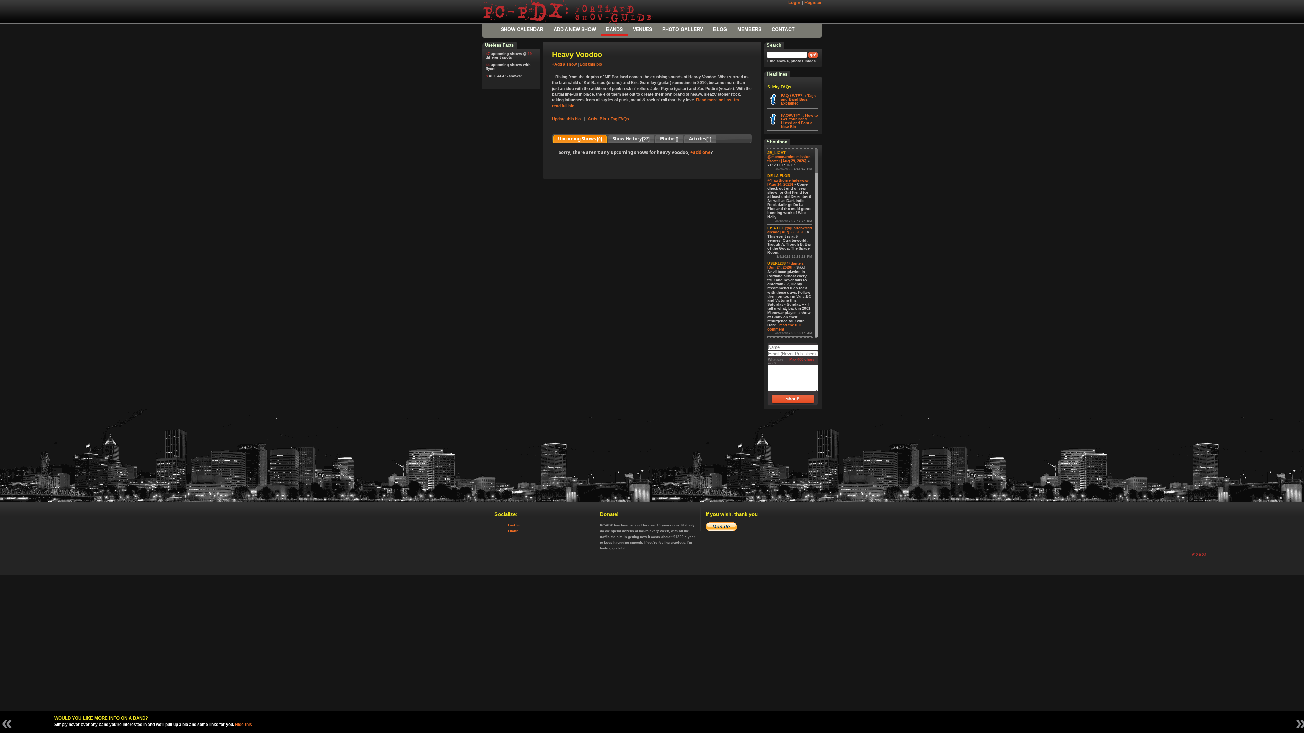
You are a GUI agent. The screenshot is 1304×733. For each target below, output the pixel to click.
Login (794, 2)
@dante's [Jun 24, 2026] (785, 265)
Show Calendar (522, 29)
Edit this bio (591, 64)
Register (813, 2)
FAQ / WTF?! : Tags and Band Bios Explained (798, 99)
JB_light (776, 153)
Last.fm (514, 525)
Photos (669, 139)
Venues (642, 29)
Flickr (513, 531)
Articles (700, 139)
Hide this (243, 724)
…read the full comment (784, 327)
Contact (783, 29)
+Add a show (564, 64)
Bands (614, 29)
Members (749, 29)
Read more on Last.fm (717, 100)
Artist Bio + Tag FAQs (608, 119)
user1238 (776, 263)
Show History (631, 139)
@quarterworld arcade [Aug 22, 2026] (789, 230)
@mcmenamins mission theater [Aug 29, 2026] (789, 159)
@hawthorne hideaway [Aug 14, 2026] (788, 182)
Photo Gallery (682, 29)
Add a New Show (575, 29)
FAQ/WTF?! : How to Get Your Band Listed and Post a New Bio (799, 121)
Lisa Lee (775, 228)
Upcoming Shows (580, 139)
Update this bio (566, 119)
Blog (720, 29)
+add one (700, 152)
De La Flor (778, 176)
